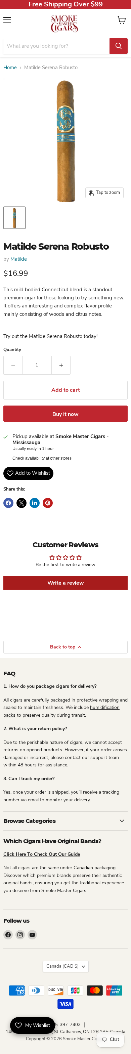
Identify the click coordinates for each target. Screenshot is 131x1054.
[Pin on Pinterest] (48, 503)
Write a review (65, 583)
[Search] (119, 46)
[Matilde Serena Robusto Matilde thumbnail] (14, 217)
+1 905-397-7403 (62, 1025)
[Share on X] (21, 503)
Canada (62, 966)
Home (10, 68)
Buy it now (65, 414)
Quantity (12, 349)
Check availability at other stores (42, 458)
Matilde (18, 259)
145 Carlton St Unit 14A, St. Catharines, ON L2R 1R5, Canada (65, 1032)
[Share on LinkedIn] (35, 503)
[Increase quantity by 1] (61, 365)
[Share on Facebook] (8, 503)
